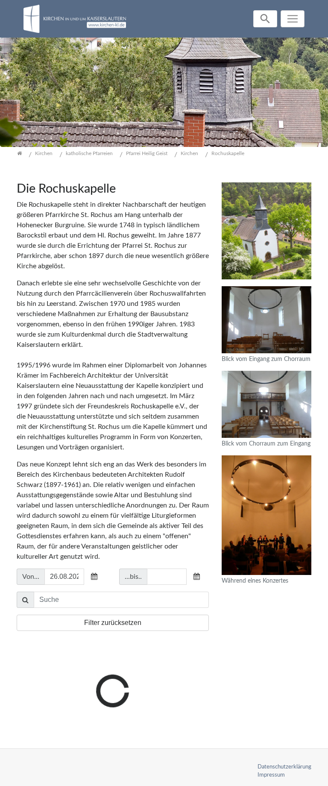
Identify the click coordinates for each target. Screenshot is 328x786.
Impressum (271, 774)
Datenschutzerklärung (284, 766)
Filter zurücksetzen (112, 622)
